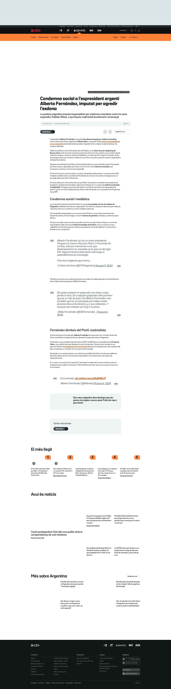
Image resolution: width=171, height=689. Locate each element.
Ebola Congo (102, 26)
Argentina (46, 132)
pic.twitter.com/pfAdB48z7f (90, 378)
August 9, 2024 (104, 266)
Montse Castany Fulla (37, 538)
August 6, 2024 (102, 383)
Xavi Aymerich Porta (126, 476)
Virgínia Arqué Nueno (104, 478)
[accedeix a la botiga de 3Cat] (132, 30)
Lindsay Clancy (93, 26)
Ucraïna (86, 26)
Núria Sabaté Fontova (60, 476)
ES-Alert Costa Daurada (127, 26)
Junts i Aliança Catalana (113, 26)
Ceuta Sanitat (70, 26)
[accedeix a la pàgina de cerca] (135, 30)
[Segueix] (53, 131)
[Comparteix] (110, 132)
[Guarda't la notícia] (105, 132)
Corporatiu (123, 30)
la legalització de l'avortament (75, 346)
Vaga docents (78, 26)
